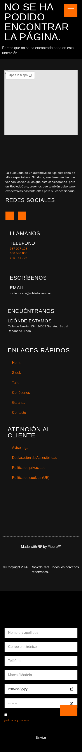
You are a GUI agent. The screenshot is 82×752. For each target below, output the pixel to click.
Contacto (19, 412)
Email (17, 287)
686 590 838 (18, 253)
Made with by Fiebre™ (41, 546)
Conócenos (21, 392)
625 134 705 (18, 257)
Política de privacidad (28, 468)
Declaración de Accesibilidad (34, 458)
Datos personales (27, 621)
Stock (16, 372)
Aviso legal (20, 448)
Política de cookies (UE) (30, 477)
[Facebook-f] (9, 216)
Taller (16, 382)
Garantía (18, 402)
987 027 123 (18, 248)
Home (16, 363)
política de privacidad (16, 720)
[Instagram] (22, 216)
